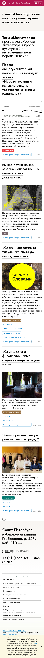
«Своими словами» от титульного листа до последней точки (19, 251)
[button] (16, 577)
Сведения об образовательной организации (19, 583)
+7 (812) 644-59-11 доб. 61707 (21, 559)
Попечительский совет (12, 598)
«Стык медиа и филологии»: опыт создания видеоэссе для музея (21, 357)
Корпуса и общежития (11, 602)
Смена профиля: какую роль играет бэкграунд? (20, 437)
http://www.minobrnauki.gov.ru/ (14, 630)
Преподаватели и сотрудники (14, 595)
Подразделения (9, 591)
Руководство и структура (12, 587)
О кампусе (8, 580)
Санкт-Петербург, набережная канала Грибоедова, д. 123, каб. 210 (19, 536)
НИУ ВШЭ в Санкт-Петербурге (18, 3)
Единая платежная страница (13, 619)
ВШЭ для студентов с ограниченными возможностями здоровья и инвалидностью (19, 611)
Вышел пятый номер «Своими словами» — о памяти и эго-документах (20, 171)
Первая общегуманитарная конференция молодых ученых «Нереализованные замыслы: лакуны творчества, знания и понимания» (20, 79)
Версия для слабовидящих (12, 616)
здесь (35, 643)
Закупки (6, 606)
